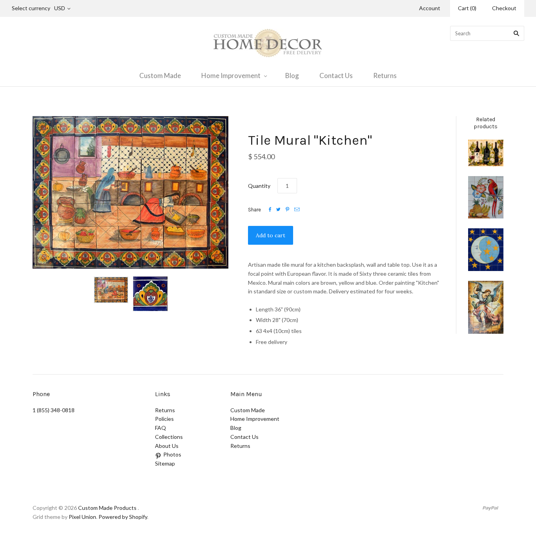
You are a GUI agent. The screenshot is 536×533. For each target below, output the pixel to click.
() (467, 8)
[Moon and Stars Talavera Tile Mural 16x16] (485, 249)
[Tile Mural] (485, 307)
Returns (385, 75)
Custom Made (160, 75)
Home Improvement (231, 75)
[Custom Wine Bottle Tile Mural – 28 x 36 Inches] (485, 153)
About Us (167, 445)
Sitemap (165, 463)
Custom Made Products (107, 507)
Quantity (259, 185)
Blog (292, 75)
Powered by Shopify (122, 516)
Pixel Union (82, 516)
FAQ (160, 427)
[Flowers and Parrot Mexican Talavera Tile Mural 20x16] (485, 197)
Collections (169, 436)
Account (429, 8)
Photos (172, 454)
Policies (164, 418)
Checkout (504, 8)
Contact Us (336, 75)
